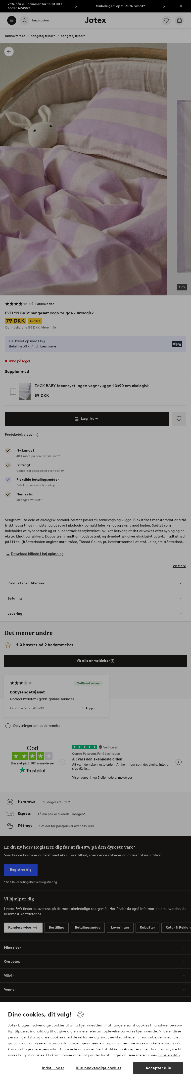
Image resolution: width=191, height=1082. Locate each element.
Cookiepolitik (169, 1055)
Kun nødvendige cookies (98, 1068)
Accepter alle (158, 1068)
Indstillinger (53, 1068)
